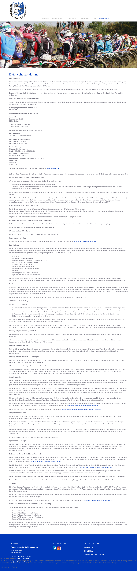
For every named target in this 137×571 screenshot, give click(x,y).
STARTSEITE (88, 547)
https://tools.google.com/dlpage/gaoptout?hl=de (83, 405)
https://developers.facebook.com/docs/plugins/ (46, 461)
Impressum (68, 570)
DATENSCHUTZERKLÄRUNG (94, 554)
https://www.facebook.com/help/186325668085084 (95, 467)
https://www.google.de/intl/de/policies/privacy (99, 500)
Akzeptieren (5, 567)
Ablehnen (15, 567)
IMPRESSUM (88, 551)
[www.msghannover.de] (18, 10)
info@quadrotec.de (52, 168)
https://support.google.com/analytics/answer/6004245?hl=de (81, 409)
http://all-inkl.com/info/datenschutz (85, 241)
